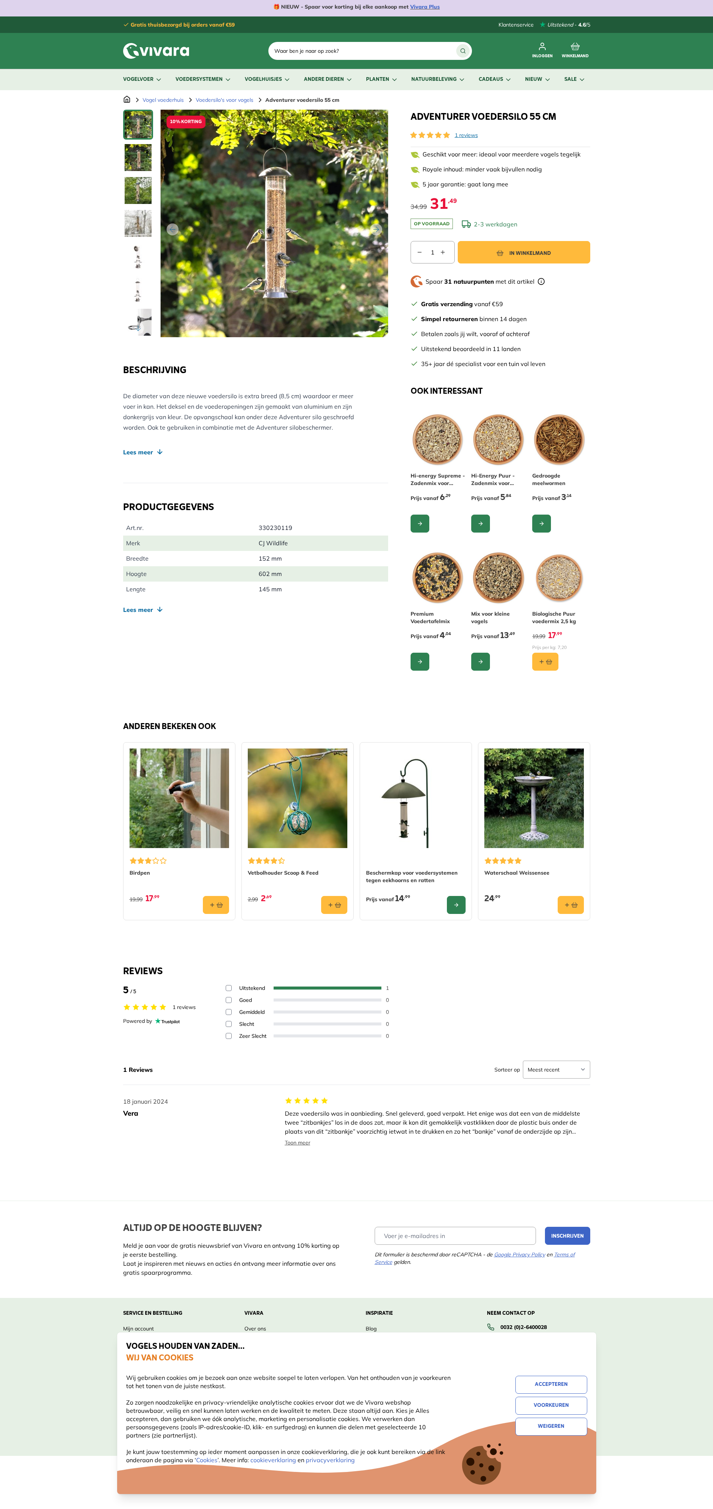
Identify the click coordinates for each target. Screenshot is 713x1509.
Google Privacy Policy (519, 1254)
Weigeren (551, 1426)
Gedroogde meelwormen (549, 479)
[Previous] (173, 229)
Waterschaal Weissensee (516, 872)
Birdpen (140, 872)
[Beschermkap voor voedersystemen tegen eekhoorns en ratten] (416, 798)
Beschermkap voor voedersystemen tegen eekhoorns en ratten (412, 876)
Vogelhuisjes (263, 79)
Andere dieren (324, 79)
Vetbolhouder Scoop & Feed (283, 872)
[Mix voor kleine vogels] (498, 578)
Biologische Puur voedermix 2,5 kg (554, 617)
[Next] (376, 229)
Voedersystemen (199, 79)
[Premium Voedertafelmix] (438, 578)
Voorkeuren (551, 1405)
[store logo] (156, 51)
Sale (570, 79)
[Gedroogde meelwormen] (559, 439)
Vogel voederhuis (163, 100)
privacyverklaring (330, 1460)
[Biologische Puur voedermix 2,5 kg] (559, 578)
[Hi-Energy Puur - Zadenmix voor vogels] (498, 439)
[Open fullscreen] (274, 223)
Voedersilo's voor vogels (224, 100)
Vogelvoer (138, 79)
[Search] (463, 51)
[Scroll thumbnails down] (138, 328)
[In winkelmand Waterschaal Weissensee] (571, 905)
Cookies (206, 1460)
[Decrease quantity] (417, 252)
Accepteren (551, 1384)
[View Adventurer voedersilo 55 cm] (138, 125)
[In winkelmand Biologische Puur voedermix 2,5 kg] (545, 662)
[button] (430, 135)
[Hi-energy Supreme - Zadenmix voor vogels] (438, 439)
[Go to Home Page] (127, 100)
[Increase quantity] (447, 252)
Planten (377, 79)
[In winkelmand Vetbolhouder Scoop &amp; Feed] (334, 905)
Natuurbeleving (434, 79)
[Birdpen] (179, 798)
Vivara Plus (425, 6)
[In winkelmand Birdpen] (216, 905)
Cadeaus (491, 79)
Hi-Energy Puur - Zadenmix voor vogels (493, 479)
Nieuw (533, 79)
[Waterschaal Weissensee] (534, 798)
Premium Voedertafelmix (430, 617)
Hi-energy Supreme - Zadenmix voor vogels (438, 479)
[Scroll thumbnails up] (138, 119)
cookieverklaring (274, 1460)
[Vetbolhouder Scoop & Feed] (297, 798)
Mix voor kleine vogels (490, 617)
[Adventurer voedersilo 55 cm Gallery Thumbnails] (138, 223)
